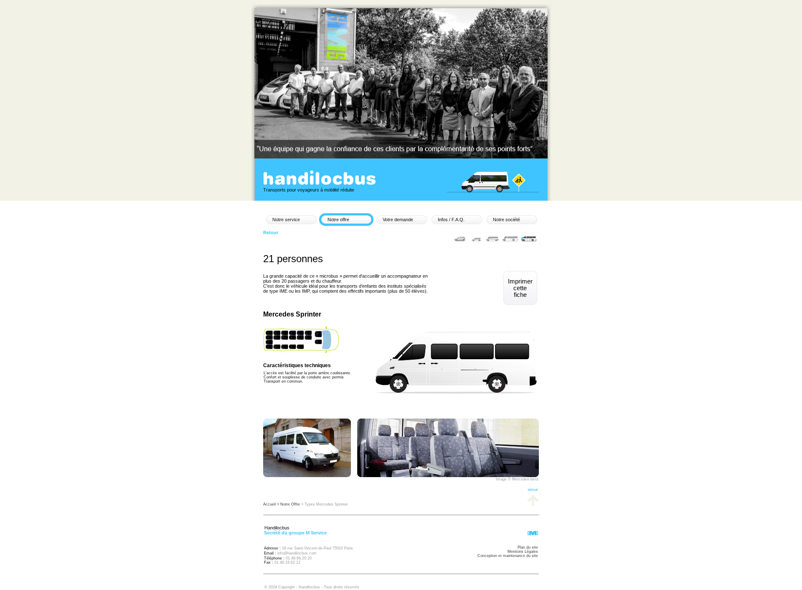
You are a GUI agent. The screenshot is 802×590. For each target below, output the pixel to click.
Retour (270, 232)
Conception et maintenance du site (507, 556)
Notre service (286, 219)
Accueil (270, 504)
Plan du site (528, 547)
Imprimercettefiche (520, 288)
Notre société (506, 219)
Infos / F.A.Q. (451, 219)
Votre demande (398, 219)
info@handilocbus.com (297, 553)
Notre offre (338, 219)
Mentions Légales (523, 551)
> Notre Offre (289, 504)
